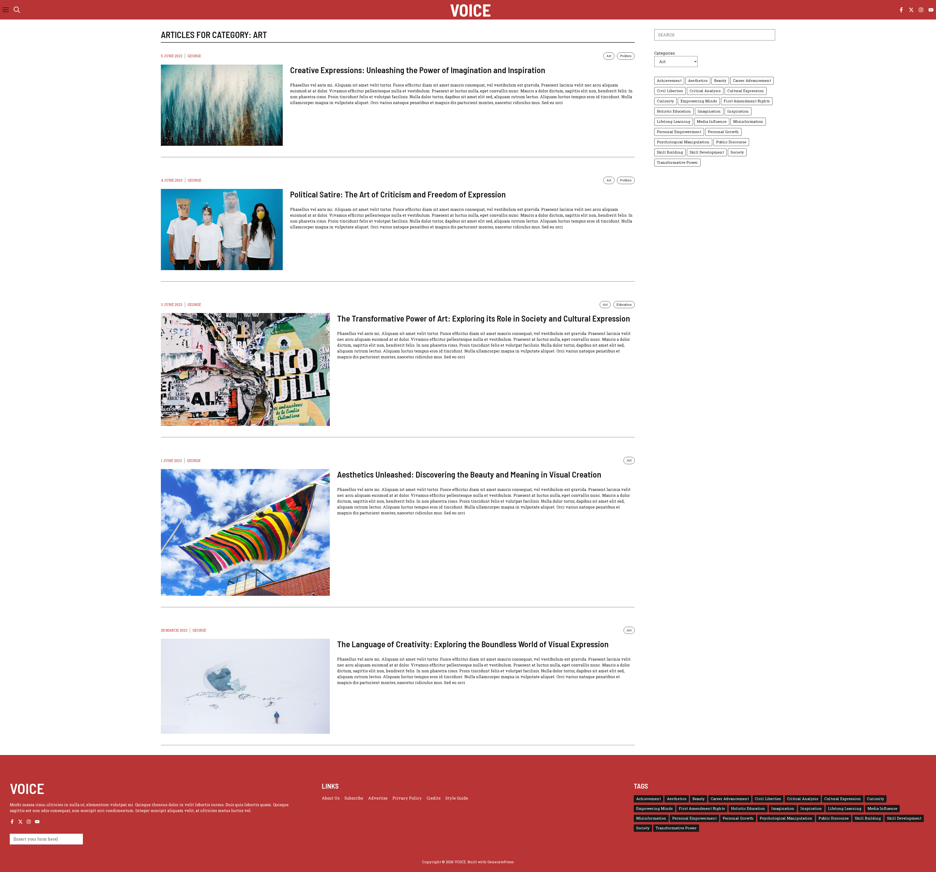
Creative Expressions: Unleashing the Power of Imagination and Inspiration (417, 70)
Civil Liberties (670, 90)
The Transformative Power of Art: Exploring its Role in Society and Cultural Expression (483, 318)
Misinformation (748, 121)
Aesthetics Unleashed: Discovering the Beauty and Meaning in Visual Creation (469, 474)
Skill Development (707, 152)
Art (608, 56)
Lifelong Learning (673, 121)
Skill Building (670, 152)
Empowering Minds (699, 101)
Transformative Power (677, 162)
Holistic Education (674, 111)
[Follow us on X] (911, 10)
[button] (16, 10)
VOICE (470, 10)
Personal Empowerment (679, 131)
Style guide (456, 798)
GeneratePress (501, 861)
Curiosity (665, 101)
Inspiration (738, 111)
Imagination (709, 111)
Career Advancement (752, 80)
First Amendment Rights (747, 101)
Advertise (378, 798)
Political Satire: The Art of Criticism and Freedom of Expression (398, 194)
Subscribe (353, 798)
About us (331, 798)
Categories (664, 53)
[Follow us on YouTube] (931, 10)
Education (624, 304)
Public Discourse (731, 142)
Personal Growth (723, 131)
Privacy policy (407, 798)
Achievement (669, 80)
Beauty (720, 80)
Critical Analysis (705, 90)
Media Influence (712, 121)
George (194, 56)
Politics (626, 56)
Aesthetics (698, 80)
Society (737, 152)
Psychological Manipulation (683, 142)
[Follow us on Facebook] (901, 10)
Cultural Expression (745, 90)
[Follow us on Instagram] (921, 10)
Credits (433, 798)
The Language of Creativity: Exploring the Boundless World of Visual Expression (473, 644)
